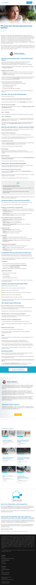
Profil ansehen (18, 414)
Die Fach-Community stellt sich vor (8, 558)
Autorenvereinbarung (5, 574)
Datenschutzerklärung (5, 569)
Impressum (3, 567)
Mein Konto (3, 556)
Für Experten (29, 2)
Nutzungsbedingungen (5, 572)
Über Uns (3, 561)
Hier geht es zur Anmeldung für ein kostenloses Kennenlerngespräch (18, 370)
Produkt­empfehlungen (5, 560)
